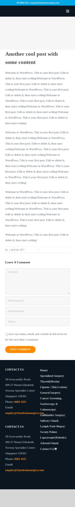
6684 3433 (20, 401)
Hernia (55, 381)
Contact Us (46, 448)
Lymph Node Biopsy (52, 426)
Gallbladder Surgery (52, 415)
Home (43, 370)
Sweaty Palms (48, 431)
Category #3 (31, 250)
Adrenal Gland (49, 443)
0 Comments (45, 250)
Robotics (60, 437)
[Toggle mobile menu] (68, 11)
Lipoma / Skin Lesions (53, 387)
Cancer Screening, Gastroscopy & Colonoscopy (51, 404)
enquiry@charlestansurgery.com (24, 413)
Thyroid (45, 381)
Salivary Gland (49, 420)
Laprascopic (47, 437)
